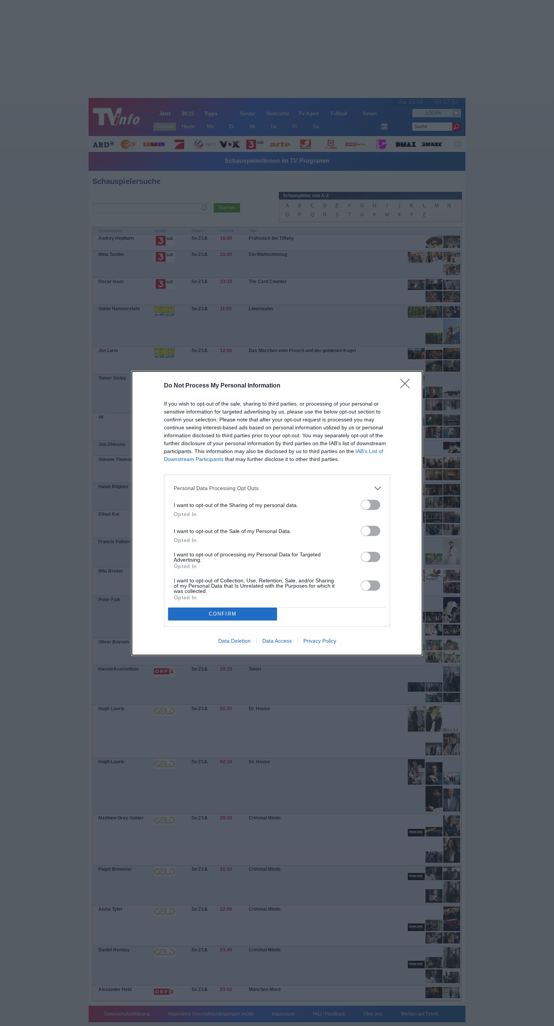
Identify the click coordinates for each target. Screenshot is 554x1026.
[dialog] (277, 513)
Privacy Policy (319, 641)
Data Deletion (234, 641)
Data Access (277, 641)
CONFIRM (223, 614)
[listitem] (277, 488)
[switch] (370, 505)
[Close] (407, 386)
